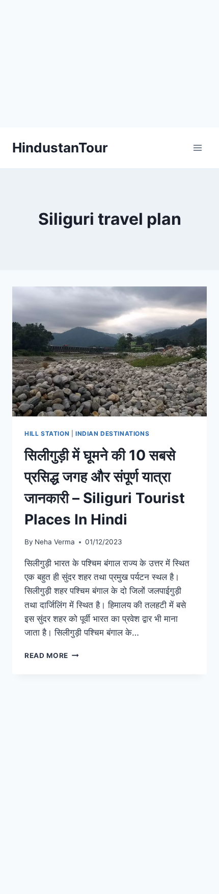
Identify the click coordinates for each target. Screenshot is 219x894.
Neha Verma (55, 542)
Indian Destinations (112, 433)
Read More (51, 655)
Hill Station (46, 433)
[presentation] (109, 351)
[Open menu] (197, 147)
